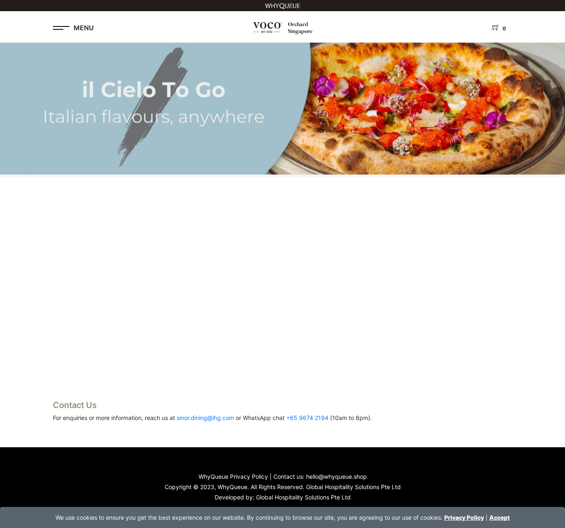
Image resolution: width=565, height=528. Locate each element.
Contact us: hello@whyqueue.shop (320, 476)
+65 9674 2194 (307, 417)
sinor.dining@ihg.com (205, 417)
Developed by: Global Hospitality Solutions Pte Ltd (283, 497)
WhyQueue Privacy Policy (233, 476)
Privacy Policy (464, 517)
